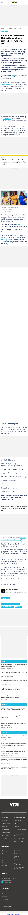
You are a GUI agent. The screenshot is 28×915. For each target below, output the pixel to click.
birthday (4, 239)
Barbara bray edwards (7, 606)
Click (13, 75)
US (1, 747)
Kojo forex (18, 606)
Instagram (7, 119)
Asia (2, 763)
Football (3, 668)
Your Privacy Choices (16, 914)
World (2, 684)
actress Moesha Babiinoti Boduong (13, 539)
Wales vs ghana (15, 604)
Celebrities (18, 28)
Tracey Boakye (6, 84)
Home (2, 28)
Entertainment (9, 28)
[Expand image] (26, 192)
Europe (2, 676)
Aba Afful (16, 46)
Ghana (2, 739)
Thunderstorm (5, 604)
